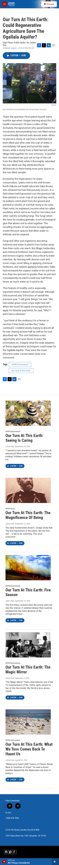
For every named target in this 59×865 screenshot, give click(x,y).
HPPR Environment (20, 364)
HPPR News (10, 509)
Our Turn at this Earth (21, 371)
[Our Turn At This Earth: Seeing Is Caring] (28, 413)
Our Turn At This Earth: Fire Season (28, 592)
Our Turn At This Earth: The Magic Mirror (27, 669)
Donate (50, 4)
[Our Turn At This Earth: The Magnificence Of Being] (28, 490)
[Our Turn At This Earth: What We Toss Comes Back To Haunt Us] (28, 722)
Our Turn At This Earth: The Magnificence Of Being (27, 515)
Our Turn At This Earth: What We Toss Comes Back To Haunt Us (29, 749)
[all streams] (55, 861)
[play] (4, 861)
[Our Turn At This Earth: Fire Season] (28, 567)
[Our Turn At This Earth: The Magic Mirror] (28, 644)
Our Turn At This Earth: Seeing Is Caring (24, 438)
